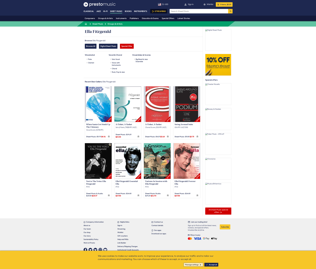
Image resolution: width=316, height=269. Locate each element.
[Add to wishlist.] (108, 136)
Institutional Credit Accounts (128, 250)
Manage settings (192, 265)
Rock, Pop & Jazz (118, 72)
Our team (87, 229)
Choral (114, 69)
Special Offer (126, 46)
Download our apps (158, 234)
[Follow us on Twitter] (91, 250)
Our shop (87, 232)
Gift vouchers (122, 236)
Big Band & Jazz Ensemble (142, 60)
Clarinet (91, 63)
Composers (90, 18)
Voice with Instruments (116, 64)
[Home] (86, 24)
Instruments (121, 18)
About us (87, 225)
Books (128, 11)
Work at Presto (89, 243)
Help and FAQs (122, 239)
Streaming (160, 11)
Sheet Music (116, 11)
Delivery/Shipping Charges (127, 246)
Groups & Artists (105, 18)
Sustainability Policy (91, 239)
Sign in (191, 4)
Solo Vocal (116, 59)
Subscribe (225, 227)
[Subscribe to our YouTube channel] (105, 250)
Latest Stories (184, 18)
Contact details (157, 225)
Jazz (98, 11)
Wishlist (210, 4)
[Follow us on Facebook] (86, 250)
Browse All (90, 46)
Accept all (213, 265)
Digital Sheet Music (108, 46)
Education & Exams (150, 18)
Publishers (134, 18)
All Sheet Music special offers (218, 211)
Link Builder (121, 243)
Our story (87, 236)
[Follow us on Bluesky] (95, 250)
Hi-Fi (105, 11)
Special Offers (168, 18)
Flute (90, 59)
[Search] (230, 11)
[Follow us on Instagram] (100, 250)
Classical (89, 11)
